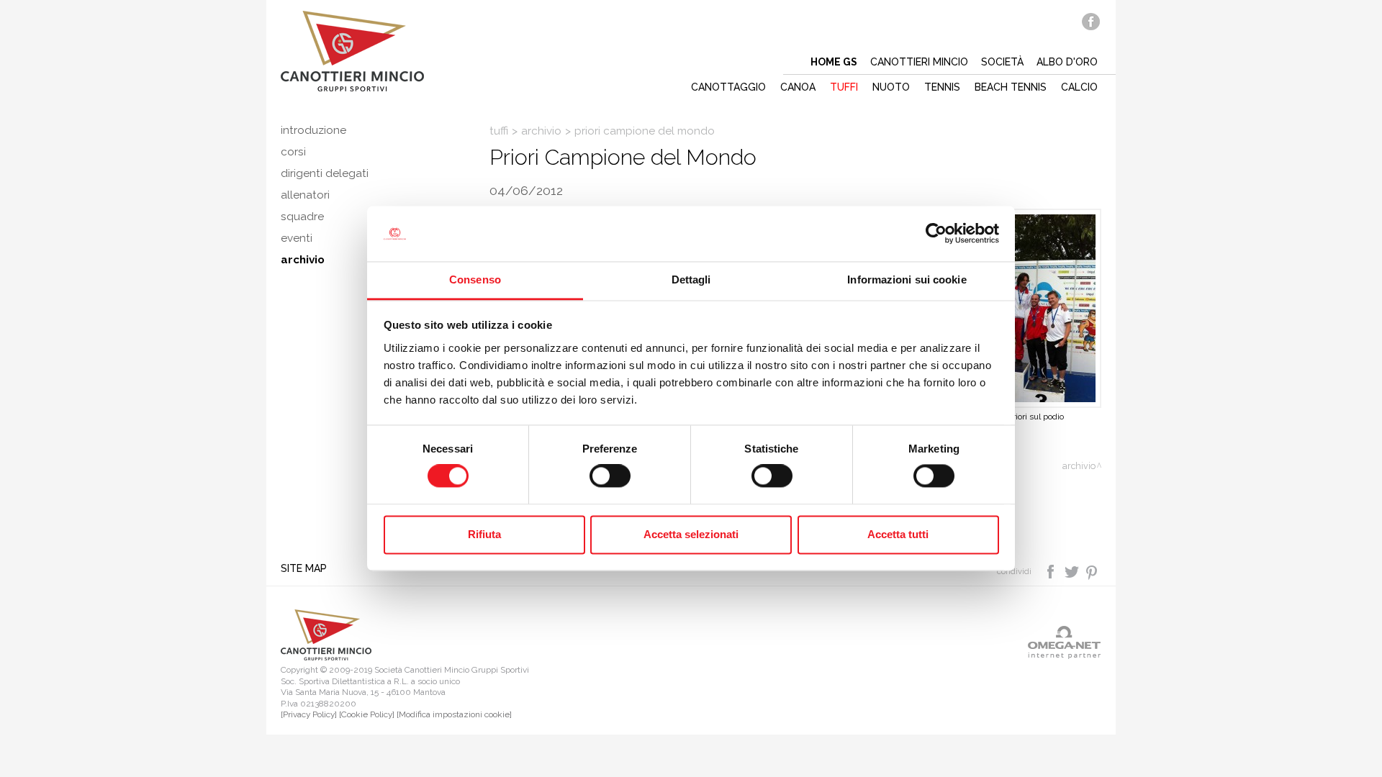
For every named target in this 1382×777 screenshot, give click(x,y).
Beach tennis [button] (1011, 87)
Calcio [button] (1079, 87)
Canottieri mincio (919, 62)
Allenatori (305, 195)
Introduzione (313, 130)
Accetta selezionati (691, 534)
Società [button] (1002, 62)
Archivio (541, 130)
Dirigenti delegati (325, 173)
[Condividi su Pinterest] (1092, 570)
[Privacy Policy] (309, 714)
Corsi (293, 152)
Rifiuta (484, 534)
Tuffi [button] (844, 87)
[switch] (610, 476)
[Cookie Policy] (366, 714)
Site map (304, 568)
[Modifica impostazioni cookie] (454, 714)
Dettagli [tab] (691, 279)
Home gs (833, 62)
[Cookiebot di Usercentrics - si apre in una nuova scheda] (936, 234)
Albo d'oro (1067, 62)
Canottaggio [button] (728, 87)
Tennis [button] (942, 87)
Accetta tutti (898, 534)
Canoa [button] (798, 87)
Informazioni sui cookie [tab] (906, 279)
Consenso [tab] (475, 279)
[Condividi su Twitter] (1072, 570)
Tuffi (498, 130)
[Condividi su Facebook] (1052, 570)
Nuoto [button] (891, 87)
